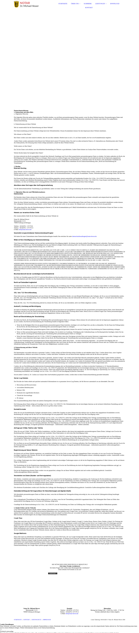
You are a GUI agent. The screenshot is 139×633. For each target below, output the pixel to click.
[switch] (1, 629)
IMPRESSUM (47, 619)
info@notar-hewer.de (25, 229)
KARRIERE (88, 3)
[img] (30, 6)
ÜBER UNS (75, 3)
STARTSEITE (62, 3)
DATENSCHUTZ (36, 619)
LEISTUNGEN (100, 3)
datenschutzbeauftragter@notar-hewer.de (84, 236)
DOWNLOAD (114, 3)
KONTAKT (89, 7)
